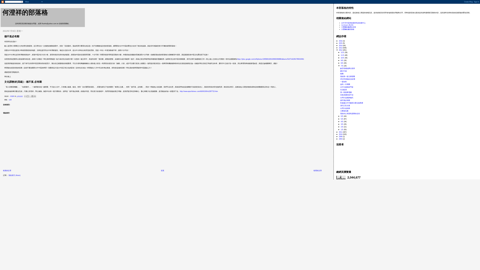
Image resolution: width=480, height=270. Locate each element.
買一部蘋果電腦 (346, 92)
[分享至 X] (30, 96)
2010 (341, 134)
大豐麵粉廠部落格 (347, 29)
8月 (342, 63)
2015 (341, 43)
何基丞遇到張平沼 (346, 95)
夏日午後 (343, 71)
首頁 (162, 171)
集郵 (342, 74)
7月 (342, 66)
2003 (341, 139)
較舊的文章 (318, 171)
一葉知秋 (343, 82)
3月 (342, 124)
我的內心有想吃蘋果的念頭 (350, 113)
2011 (341, 132)
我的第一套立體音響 (347, 76)
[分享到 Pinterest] (35, 96)
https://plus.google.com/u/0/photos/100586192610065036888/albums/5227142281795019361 (270, 59)
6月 (342, 116)
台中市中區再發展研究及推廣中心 (353, 23)
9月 (342, 60)
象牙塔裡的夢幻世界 (347, 68)
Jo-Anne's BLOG (347, 25)
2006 (341, 137)
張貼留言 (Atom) (14, 175)
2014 (341, 45)
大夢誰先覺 (344, 111)
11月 (343, 55)
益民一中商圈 (345, 84)
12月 (343, 52)
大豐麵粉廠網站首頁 (348, 27)
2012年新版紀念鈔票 (347, 79)
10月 (343, 58)
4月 (342, 121)
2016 (341, 41)
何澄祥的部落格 (25, 12)
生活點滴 (343, 90)
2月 (342, 127)
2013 (341, 48)
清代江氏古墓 (345, 105)
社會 (10, 99)
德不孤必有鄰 (345, 100)
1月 (342, 129)
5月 (342, 119)
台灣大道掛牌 (345, 108)
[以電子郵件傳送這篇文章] (25, 96)
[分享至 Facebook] (32, 96)
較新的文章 (7, 171)
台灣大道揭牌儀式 (346, 98)
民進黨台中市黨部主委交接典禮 (351, 103)
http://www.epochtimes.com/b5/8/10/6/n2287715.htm (199, 91)
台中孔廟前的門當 (346, 87)
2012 (341, 50)
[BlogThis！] (27, 96)
